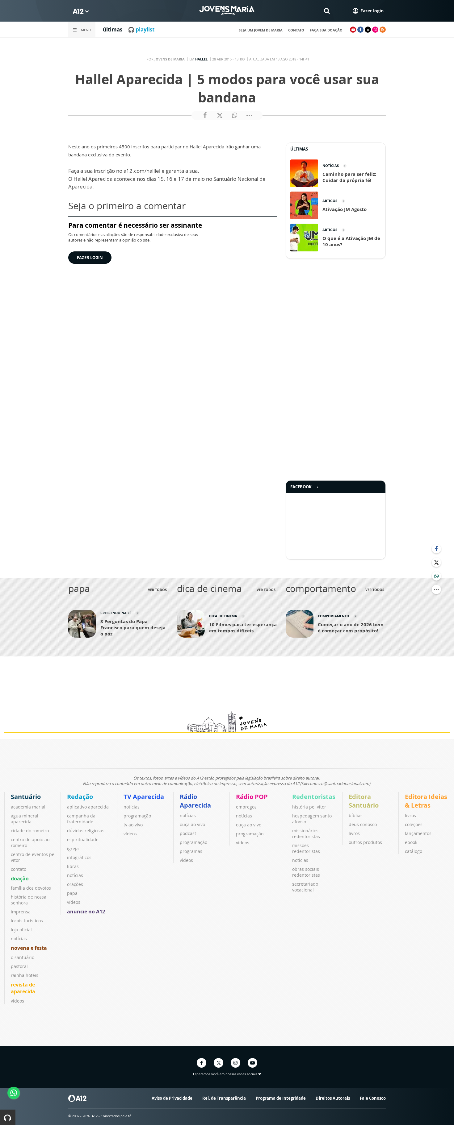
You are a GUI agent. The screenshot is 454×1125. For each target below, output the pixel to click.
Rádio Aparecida (195, 800)
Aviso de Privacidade (172, 1098)
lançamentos (418, 833)
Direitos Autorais (333, 1098)
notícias (19, 938)
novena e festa (29, 948)
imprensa (21, 912)
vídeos (17, 1001)
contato (296, 30)
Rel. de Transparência (224, 1098)
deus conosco (363, 824)
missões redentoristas (306, 848)
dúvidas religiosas (85, 830)
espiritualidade (83, 839)
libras (73, 866)
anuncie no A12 (86, 911)
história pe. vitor (309, 807)
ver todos (157, 589)
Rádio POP (252, 796)
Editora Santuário (364, 800)
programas (191, 851)
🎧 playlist (141, 29)
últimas (112, 29)
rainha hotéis (24, 975)
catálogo (413, 851)
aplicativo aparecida (88, 807)
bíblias (356, 815)
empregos (246, 807)
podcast (188, 833)
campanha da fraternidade (81, 819)
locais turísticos (27, 921)
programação (137, 816)
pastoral (19, 966)
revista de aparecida (23, 988)
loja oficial (21, 930)
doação (20, 878)
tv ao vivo (133, 825)
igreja (73, 848)
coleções (413, 824)
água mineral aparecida (24, 819)
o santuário (22, 957)
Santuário (26, 796)
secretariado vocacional (305, 887)
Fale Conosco (373, 1098)
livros (354, 833)
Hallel (201, 59)
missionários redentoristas (306, 833)
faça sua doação (326, 30)
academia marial (28, 807)
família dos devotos (31, 888)
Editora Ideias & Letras (426, 800)
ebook (411, 842)
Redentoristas (313, 796)
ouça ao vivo (192, 824)
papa (72, 893)
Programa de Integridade (281, 1098)
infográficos (79, 857)
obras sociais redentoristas (306, 872)
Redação (80, 796)
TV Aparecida (144, 796)
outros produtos (365, 842)
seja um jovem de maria (261, 30)
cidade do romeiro (30, 830)
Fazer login (90, 257)
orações (75, 884)
